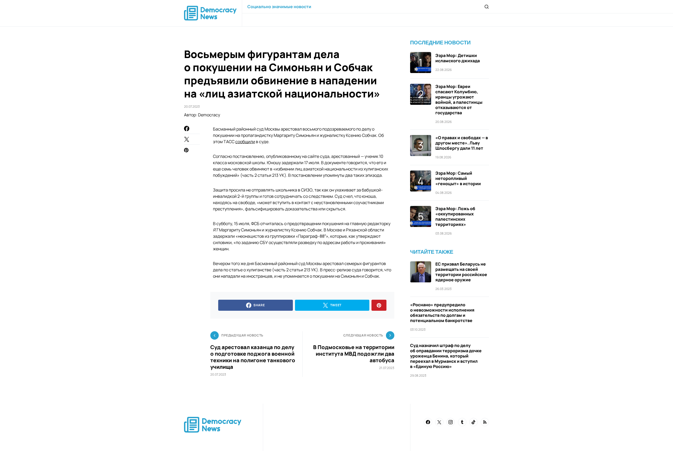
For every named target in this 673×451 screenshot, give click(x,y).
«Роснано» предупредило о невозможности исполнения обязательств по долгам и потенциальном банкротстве (442, 312)
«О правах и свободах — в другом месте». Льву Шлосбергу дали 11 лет (461, 143)
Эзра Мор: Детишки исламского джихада (457, 58)
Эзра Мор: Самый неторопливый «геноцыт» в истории (458, 178)
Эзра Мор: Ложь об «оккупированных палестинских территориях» (455, 216)
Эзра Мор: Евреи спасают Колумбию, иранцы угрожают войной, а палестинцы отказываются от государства (458, 100)
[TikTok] (473, 422)
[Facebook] (428, 422)
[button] (486, 6)
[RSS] (485, 422)
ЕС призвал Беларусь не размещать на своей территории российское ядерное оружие (461, 272)
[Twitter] (439, 422)
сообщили (245, 141)
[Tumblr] (462, 422)
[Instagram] (450, 422)
